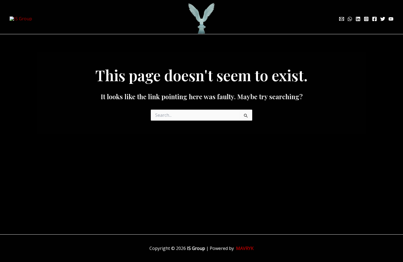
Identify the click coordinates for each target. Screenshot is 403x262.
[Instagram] (366, 18)
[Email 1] (341, 18)
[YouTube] (390, 18)
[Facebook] (374, 18)
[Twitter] (382, 18)
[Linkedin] (358, 18)
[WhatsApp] (349, 18)
